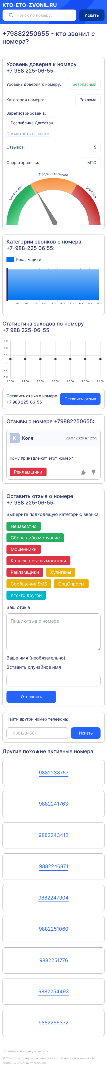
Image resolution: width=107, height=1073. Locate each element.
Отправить (31, 696)
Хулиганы (60, 572)
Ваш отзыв (18, 607)
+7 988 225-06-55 (29, 71)
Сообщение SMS (29, 583)
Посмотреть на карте (27, 133)
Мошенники (24, 549)
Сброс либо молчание (35, 537)
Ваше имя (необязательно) (35, 657)
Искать (92, 15)
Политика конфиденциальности (25, 1051)
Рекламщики (25, 572)
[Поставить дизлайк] (94, 472)
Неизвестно (24, 526)
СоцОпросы (71, 583)
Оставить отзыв (80, 398)
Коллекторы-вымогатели (38, 560)
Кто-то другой (26, 595)
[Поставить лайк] (83, 472)
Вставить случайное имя (33, 667)
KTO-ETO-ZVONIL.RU (29, 5)
